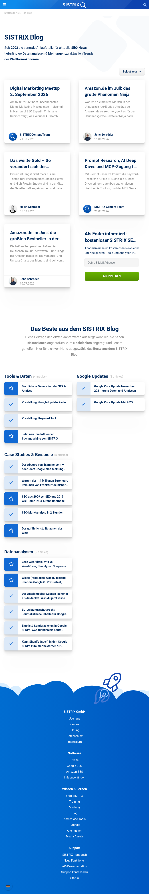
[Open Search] (145, 4)
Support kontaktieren (74, 872)
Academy (74, 807)
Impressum (74, 741)
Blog (74, 813)
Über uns (74, 718)
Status (74, 878)
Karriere (74, 724)
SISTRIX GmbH (74, 712)
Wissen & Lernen (74, 789)
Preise (74, 760)
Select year (130, 71)
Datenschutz (75, 736)
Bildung (74, 730)
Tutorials (74, 825)
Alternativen (74, 830)
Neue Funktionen (74, 860)
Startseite (9, 12)
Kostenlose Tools (75, 819)
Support (74, 848)
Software (74, 753)
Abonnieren (112, 276)
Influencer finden (74, 777)
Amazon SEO (74, 771)
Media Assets (74, 836)
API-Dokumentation (74, 866)
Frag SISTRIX (74, 796)
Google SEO (74, 766)
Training (74, 801)
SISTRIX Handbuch (74, 854)
